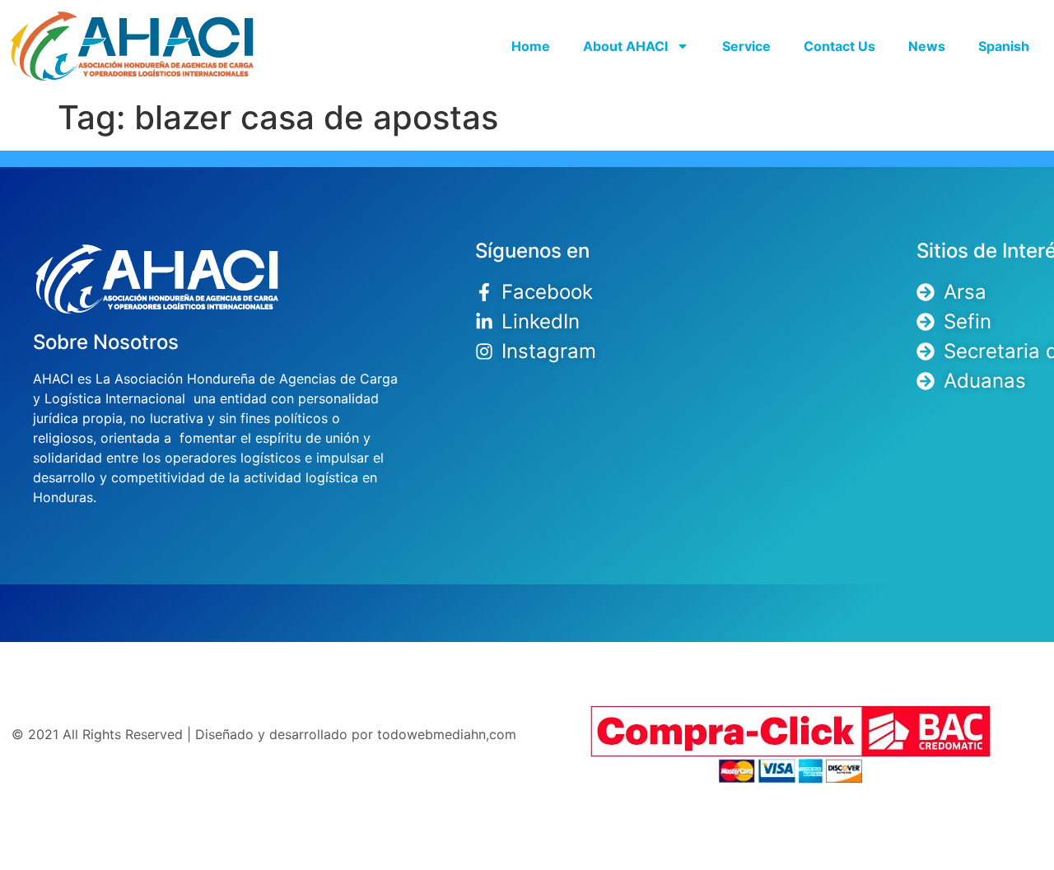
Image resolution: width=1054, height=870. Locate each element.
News (926, 46)
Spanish (1003, 46)
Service (746, 46)
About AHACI (625, 46)
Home (530, 46)
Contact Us (839, 46)
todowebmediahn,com (446, 734)
